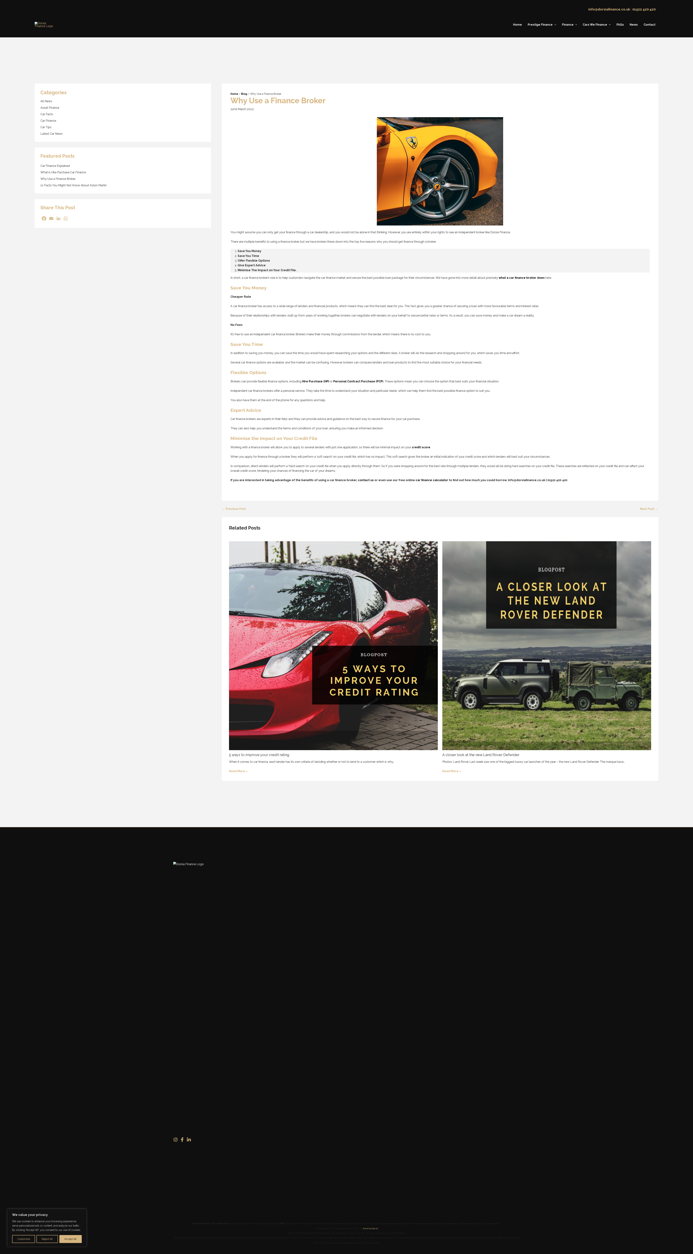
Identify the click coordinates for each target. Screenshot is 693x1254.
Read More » (238, 771)
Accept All (70, 1239)
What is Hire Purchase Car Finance (63, 172)
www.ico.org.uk (370, 1228)
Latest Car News (51, 134)
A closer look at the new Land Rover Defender (480, 755)
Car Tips (45, 127)
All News (46, 101)
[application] (554, 24)
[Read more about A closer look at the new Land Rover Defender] (546, 645)
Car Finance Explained (55, 166)
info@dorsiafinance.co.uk (609, 9)
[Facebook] (182, 1139)
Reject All (47, 1239)
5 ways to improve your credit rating (259, 755)
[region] (47, 1228)
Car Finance (48, 121)
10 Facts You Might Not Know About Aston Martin (73, 185)
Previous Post (234, 508)
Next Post (649, 508)
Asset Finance (49, 108)
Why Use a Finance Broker (57, 179)
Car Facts (46, 114)
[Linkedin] (189, 1139)
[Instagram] (175, 1139)
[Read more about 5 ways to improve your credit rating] (333, 645)
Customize (23, 1239)
